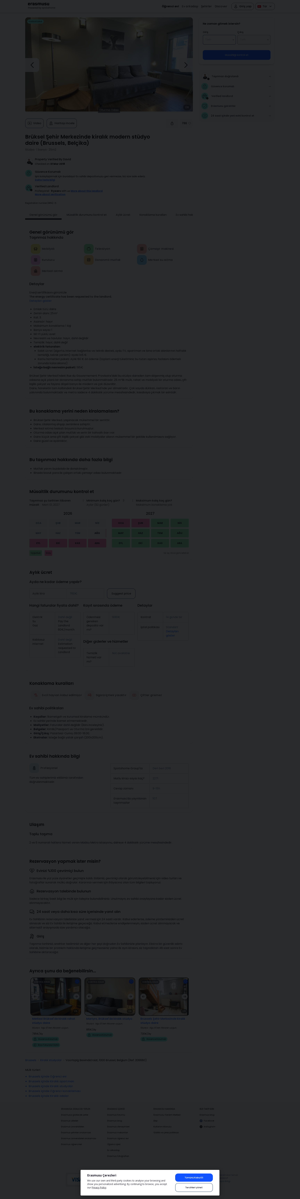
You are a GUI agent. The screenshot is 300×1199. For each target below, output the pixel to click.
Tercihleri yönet (194, 1187)
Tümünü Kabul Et (194, 1177)
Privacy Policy (99, 1187)
